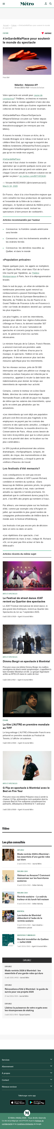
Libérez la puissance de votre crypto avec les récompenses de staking (26, 1009)
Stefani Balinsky (37, 885)
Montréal (20, 911)
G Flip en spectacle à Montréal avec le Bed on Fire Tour (26, 789)
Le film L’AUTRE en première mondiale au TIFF (26, 725)
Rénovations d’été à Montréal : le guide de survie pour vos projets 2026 (26, 990)
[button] (3, 4)
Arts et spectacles (10, 594)
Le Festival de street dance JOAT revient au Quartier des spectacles (24, 599)
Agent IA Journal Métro (25, 616)
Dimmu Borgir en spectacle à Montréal (26, 661)
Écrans (5, 720)
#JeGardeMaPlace (11, 159)
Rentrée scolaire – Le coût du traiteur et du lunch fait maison (33, 898)
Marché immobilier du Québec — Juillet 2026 (33, 940)
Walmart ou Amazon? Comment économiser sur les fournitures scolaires (33, 878)
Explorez (20, 850)
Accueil (6, 25)
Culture (14, 25)
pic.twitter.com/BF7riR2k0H (33, 176)
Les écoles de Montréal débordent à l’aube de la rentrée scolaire (29, 918)
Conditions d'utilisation (25, 1124)
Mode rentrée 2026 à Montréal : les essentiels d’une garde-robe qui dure (33, 856)
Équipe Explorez (24, 1014)
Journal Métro (37, 863)
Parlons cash (22, 871)
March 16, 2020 (10, 186)
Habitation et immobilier (26, 935)
